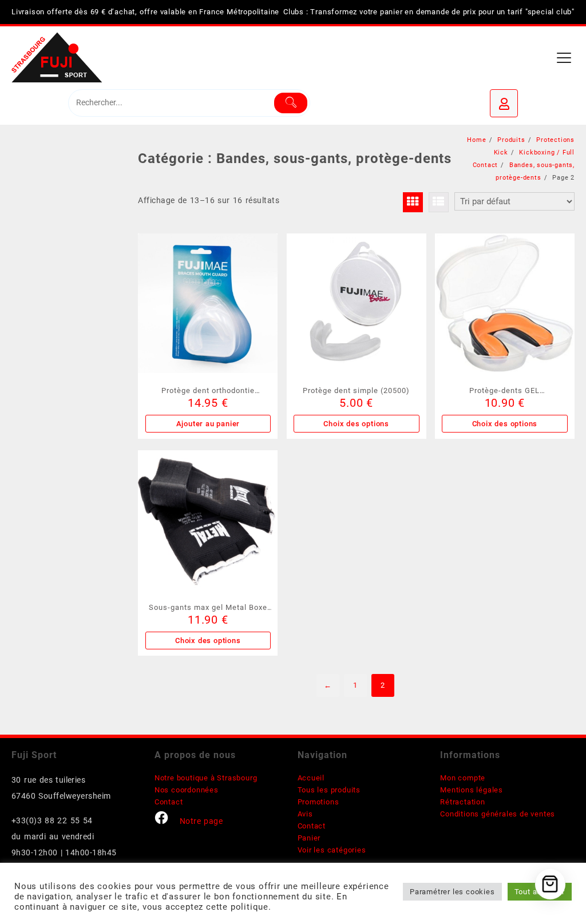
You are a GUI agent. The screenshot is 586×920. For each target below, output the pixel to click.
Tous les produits (329, 790)
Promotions (318, 802)
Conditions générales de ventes (497, 814)
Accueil (311, 778)
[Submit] (290, 103)
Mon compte (462, 778)
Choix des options (356, 423)
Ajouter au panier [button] (208, 423)
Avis (305, 814)
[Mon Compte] (504, 103)
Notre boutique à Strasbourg (206, 778)
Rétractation (462, 802)
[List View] (439, 202)
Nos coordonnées (187, 790)
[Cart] (550, 884)
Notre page (201, 821)
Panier (309, 838)
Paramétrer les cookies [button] (452, 891)
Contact (169, 802)
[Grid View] (413, 202)
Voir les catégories (332, 850)
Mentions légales (471, 790)
